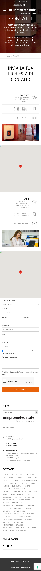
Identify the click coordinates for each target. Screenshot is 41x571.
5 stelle (5, 475)
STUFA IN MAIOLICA (22, 528)
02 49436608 (23, 1)
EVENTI (29, 494)
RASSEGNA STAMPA (16, 508)
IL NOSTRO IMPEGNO (23, 500)
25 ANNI (14, 475)
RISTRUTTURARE (19, 522)
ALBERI (11, 478)
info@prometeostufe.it (16, 439)
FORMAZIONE (7, 497)
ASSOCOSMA (15, 480)
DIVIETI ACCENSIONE (17, 494)
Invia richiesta (20, 389)
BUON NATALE (16, 486)
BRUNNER (13, 483)
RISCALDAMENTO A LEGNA (11, 514)
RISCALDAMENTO (19, 511)
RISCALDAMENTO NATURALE (23, 517)
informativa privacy (24, 372)
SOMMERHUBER (8, 525)
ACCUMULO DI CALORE (27, 475)
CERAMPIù (6, 492)
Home (8, 56)
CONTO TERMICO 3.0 (19, 492)
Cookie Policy (26, 561)
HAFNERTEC (18, 497)
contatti (12, 436)
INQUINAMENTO (17, 503)
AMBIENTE (20, 478)
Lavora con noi (8, 427)
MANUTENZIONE (8, 505)
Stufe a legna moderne (18, 531)
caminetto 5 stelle (19, 489)
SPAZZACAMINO (8, 528)
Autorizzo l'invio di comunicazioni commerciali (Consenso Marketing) (17, 352)
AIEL (4, 478)
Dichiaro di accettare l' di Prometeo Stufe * (20, 373)
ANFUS (29, 478)
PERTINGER (19, 505)
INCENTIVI (6, 503)
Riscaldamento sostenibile (12, 519)
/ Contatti (14, 56)
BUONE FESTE (23, 483)
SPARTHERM (20, 525)
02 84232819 (12, 446)
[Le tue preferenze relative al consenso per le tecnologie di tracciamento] (37, 567)
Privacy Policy (15, 561)
